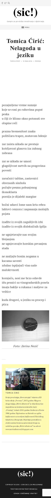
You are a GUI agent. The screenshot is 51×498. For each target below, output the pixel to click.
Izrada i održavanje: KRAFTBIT (25, 493)
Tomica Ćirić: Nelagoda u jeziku (26, 47)
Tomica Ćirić (15, 61)
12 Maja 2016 (27, 61)
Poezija (38, 61)
